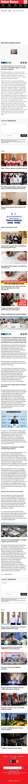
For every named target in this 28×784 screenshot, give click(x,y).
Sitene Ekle (14, 758)
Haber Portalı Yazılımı (15, 780)
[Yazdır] (10, 62)
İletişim (15, 756)
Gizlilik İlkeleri (21, 756)
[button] (21, 62)
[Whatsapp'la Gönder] (8, 62)
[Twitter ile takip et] (14, 761)
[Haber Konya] (9, 1)
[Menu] (25, 2)
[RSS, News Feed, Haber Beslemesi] (17, 761)
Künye (10, 756)
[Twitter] (4, 62)
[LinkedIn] (6, 62)
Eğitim (9, 10)
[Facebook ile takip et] (10, 761)
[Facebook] (2, 62)
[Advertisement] (14, 27)
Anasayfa (5, 10)
